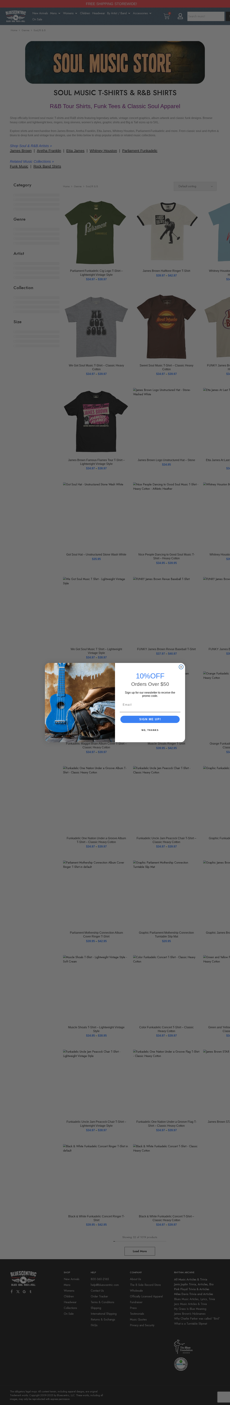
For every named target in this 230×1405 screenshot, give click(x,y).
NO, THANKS (150, 730)
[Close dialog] (181, 667)
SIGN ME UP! (150, 719)
